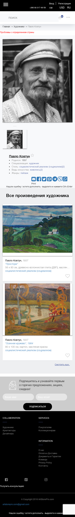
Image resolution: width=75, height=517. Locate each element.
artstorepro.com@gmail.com (16, 504)
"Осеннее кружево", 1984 (19, 343)
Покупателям (45, 427)
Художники (19, 26)
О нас (41, 450)
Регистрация (64, 3)
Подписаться (37, 406)
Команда (43, 459)
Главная (6, 26)
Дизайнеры (8, 433)
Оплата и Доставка (48, 453)
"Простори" (11, 264)
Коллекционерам (47, 430)
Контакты (43, 465)
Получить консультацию (12, 485)
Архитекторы (9, 430)
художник (34, 163)
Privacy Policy (45, 462)
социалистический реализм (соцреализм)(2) (42, 166)
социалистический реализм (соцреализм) (28, 270)
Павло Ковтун (34, 26)
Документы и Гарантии (50, 456)
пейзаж (24, 173)
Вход (51, 3)
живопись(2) (36, 169)
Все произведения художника (37, 195)
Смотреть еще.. (62, 364)
